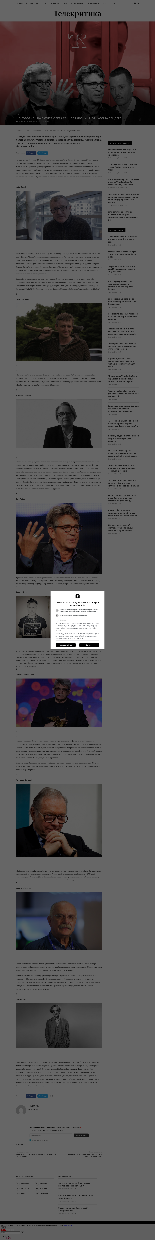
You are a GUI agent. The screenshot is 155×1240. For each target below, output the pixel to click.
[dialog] (77, 620)
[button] (77, 620)
